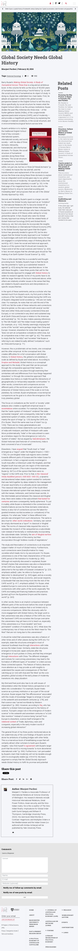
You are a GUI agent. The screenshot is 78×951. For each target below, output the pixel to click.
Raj (41, 705)
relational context (9, 722)
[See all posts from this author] (5, 789)
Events (65, 922)
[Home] (3, 3)
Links (65, 932)
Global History (42, 273)
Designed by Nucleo (12, 931)
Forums (50, 930)
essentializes (7, 408)
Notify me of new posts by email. (17, 892)
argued (20, 449)
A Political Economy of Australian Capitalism (34, 942)
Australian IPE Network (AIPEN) (51, 923)
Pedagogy (67, 910)
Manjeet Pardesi (28, 789)
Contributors (67, 927)
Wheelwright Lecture (67, 916)
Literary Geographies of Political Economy (51, 939)
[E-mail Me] (13, 832)
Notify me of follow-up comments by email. (22, 888)
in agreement (29, 746)
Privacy (3, 931)
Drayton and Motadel (10, 362)
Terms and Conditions (7, 934)
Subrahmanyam (39, 439)
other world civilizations (22, 521)
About (31, 915)
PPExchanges (50, 947)
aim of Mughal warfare (41, 534)
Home (31, 910)
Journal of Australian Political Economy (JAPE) (51, 913)
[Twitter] (59, 3)
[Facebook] (56, 3)
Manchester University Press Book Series (34, 923)
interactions (35, 645)
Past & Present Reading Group (35, 932)
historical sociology (14, 76)
